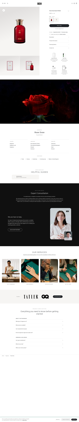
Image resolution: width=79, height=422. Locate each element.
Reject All (58, 419)
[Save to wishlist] (68, 11)
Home (3, 355)
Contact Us (51, 47)
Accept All (74, 419)
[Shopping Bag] (76, 3)
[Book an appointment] (74, 3)
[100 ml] (51, 20)
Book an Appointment (60, 28)
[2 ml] (56, 20)
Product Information (53, 40)
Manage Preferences (66, 419)
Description (51, 37)
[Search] (7, 3)
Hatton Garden (63, 34)
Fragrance (7, 355)
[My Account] (72, 3)
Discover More (57, 296)
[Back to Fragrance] (3, 10)
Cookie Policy (24, 420)
